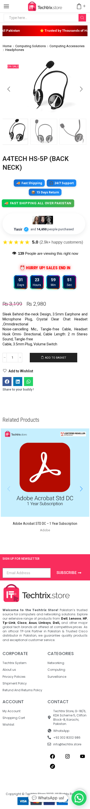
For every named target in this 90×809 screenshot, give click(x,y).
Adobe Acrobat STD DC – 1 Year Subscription (45, 523)
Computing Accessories (67, 46)
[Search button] (82, 17)
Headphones (14, 50)
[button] (8, 89)
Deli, (56, 623)
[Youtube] (83, 756)
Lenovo (75, 618)
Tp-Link (9, 623)
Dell (64, 618)
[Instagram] (67, 756)
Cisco (22, 623)
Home (7, 46)
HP (85, 618)
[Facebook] (53, 756)
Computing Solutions (30, 46)
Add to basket (55, 357)
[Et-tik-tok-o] (53, 766)
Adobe (45, 530)
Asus (33, 623)
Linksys (44, 623)
